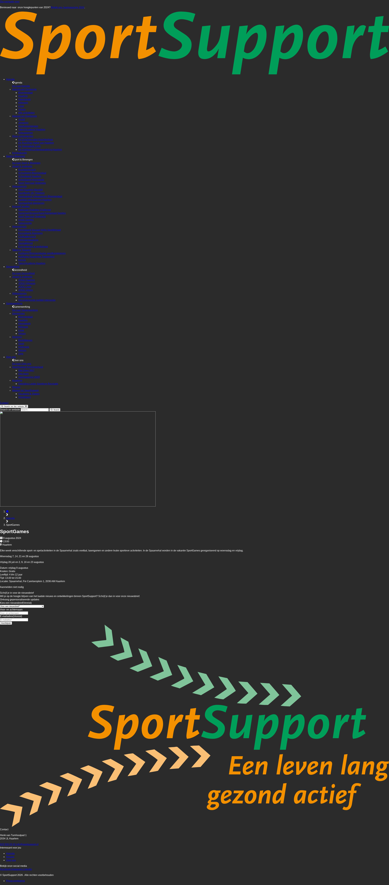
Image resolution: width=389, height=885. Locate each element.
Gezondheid (12, 266)
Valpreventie (25, 223)
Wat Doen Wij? (26, 370)
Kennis (22, 260)
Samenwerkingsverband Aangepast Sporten (42, 213)
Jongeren (23, 122)
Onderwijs (23, 347)
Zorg (20, 353)
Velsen (22, 109)
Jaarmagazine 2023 (29, 377)
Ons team (23, 373)
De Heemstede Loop (29, 146)
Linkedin (27, 869)
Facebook (5, 869)
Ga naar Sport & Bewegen (26, 163)
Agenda (10, 79)
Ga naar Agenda (21, 86)
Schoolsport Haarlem (29, 176)
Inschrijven (6, 623)
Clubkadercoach (27, 236)
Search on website (10, 409)
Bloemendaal (25, 92)
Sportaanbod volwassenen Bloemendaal (40, 196)
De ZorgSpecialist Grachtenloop (35, 139)
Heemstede (24, 99)
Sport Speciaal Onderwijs (32, 183)
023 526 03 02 (8, 844)
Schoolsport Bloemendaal (32, 173)
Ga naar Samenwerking (25, 310)
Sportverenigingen (28, 126)
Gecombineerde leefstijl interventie (37, 300)
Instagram (17, 869)
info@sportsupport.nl (27, 844)
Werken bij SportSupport (25, 390)
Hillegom (23, 102)
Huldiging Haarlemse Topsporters (36, 256)
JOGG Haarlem (26, 280)
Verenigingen (19, 226)
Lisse (21, 106)
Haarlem (23, 96)
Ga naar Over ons (21, 363)
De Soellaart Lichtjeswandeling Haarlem (40, 149)
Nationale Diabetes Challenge (34, 209)
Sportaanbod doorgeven (31, 203)
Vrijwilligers (24, 397)
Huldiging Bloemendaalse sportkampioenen (42, 253)
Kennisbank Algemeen (30, 233)
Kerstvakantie (19, 153)
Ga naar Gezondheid (23, 273)
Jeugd (21, 119)
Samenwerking (14, 303)
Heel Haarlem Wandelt (30, 189)
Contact (4, 403)
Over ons (11, 357)
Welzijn (22, 350)
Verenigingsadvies (28, 240)
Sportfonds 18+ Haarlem (31, 193)
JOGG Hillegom (26, 283)
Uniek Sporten (26, 220)
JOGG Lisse (24, 286)
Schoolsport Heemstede (31, 179)
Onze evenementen (22, 136)
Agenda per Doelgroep (24, 116)
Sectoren (17, 337)
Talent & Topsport (21, 250)
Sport (21, 343)
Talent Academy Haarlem (31, 129)
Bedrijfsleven (25, 340)
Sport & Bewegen (15, 156)
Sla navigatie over (9, 1)
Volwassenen (25, 133)
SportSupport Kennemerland (27, 367)
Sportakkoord (25, 243)
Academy (17, 380)
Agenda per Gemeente (24, 89)
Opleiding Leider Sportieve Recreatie (38, 383)
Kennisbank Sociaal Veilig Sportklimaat (39, 230)
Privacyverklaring (15, 881)
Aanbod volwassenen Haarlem (35, 199)
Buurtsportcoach (27, 169)
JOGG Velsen (25, 290)
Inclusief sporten (21, 206)
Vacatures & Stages (29, 393)
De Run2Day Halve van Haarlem (36, 143)
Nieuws (16, 387)
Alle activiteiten (26, 112)
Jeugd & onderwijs (22, 166)
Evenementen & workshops (33, 246)
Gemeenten (18, 313)
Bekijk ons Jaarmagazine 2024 (67, 7)
